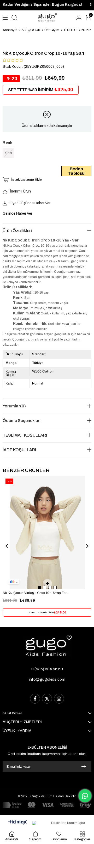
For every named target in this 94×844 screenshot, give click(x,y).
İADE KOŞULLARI (19, 450)
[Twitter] (47, 699)
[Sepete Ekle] (47, 583)
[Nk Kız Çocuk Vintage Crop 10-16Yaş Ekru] (47, 532)
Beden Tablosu (76, 171)
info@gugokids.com (47, 679)
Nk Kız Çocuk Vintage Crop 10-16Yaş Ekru (35, 593)
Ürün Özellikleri (17, 230)
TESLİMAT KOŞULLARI (25, 435)
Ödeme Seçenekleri (21, 420)
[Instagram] (59, 699)
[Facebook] (35, 699)
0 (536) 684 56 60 (47, 669)
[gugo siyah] (47, 646)
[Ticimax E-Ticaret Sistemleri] (17, 822)
